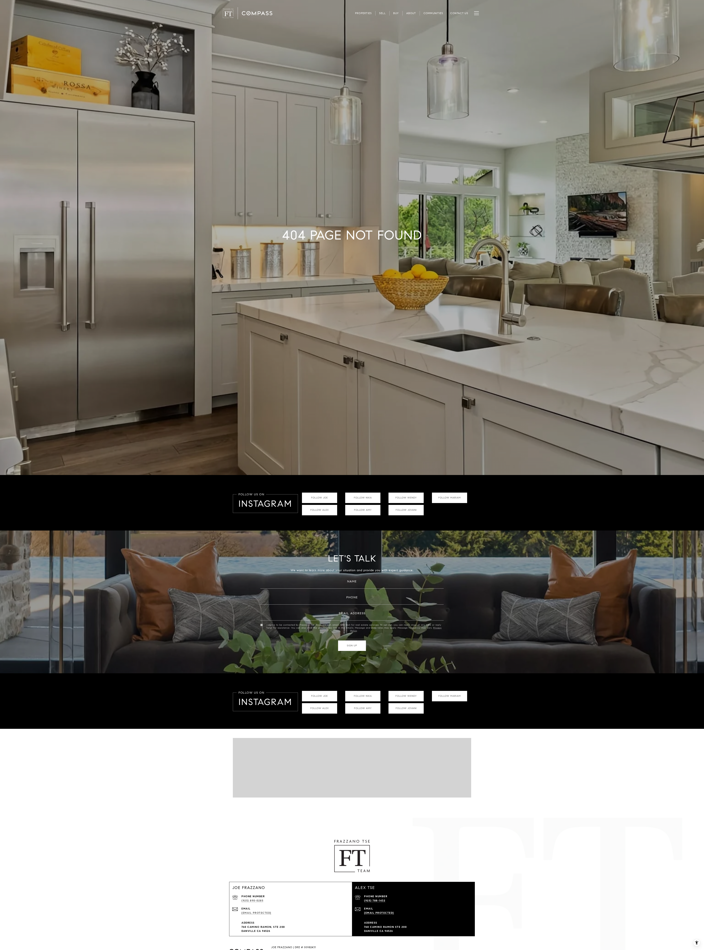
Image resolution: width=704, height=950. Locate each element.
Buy (396, 13)
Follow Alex (319, 510)
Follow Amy (363, 510)
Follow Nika (363, 497)
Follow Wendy (406, 497)
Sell (382, 13)
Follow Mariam (449, 497)
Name (352, 581)
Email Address (352, 613)
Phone (352, 597)
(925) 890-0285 (252, 900)
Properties (363, 13)
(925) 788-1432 (374, 900)
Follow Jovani (406, 510)
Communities (433, 13)
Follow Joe (319, 497)
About (411, 13)
